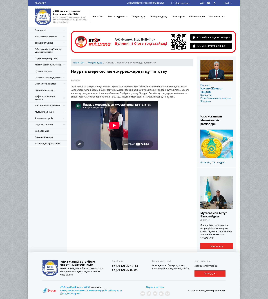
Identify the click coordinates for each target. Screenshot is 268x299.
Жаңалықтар (139, 16)
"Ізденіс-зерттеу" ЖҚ (46, 58)
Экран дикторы (155, 287)
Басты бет (98, 16)
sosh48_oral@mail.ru (206, 265)
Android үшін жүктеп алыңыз (213, 37)
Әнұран (221, 162)
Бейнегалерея (197, 16)
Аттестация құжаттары (47, 143)
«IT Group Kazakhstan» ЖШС (75, 287)
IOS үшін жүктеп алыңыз (211, 46)
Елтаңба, (205, 162)
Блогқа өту (216, 245)
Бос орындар (42, 130)
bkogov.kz (40, 3)
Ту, (213, 162)
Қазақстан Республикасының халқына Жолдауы (215, 98)
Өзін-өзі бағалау (44, 137)
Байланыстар (216, 16)
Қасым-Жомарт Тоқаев (211, 90)
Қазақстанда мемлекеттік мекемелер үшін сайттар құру (91, 290)
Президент (206, 85)
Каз (227, 3)
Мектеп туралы (116, 16)
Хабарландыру (159, 16)
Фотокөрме (178, 16)
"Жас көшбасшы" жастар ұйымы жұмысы (48, 50)
